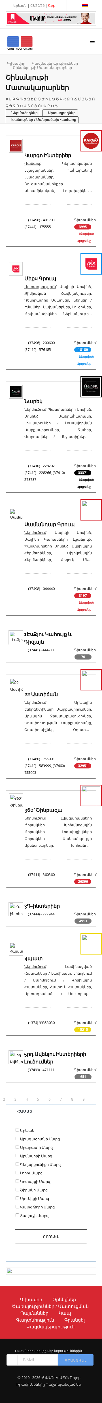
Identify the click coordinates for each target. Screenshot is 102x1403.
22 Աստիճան (41, 694)
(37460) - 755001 (41, 758)
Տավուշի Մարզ (34, 1215)
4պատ (33, 958)
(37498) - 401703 (41, 219)
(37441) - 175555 (37, 226)
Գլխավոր (16, 63)
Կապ (65, 1313)
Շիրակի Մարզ (34, 1190)
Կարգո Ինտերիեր (47, 155)
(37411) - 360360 (41, 874)
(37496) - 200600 (41, 342)
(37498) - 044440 (41, 588)
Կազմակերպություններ (55, 63)
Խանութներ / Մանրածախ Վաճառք (43, 119)
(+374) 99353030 (41, 1022)
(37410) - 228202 (41, 465)
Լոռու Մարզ (31, 1173)
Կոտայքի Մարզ (35, 1181)
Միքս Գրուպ (40, 278)
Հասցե (25, 1111)
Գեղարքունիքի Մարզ (40, 1164)
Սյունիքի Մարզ (34, 1198)
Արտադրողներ (61, 112)
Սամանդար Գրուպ (49, 524)
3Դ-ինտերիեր (42, 906)
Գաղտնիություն (35, 1320)
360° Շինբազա (43, 810)
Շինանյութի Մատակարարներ (42, 67)
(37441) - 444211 (41, 649)
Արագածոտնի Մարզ (40, 1138)
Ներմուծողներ (24, 112)
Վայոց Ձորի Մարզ (37, 1207)
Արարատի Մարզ (36, 1147)
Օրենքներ (64, 1299)
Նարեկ (33, 401)
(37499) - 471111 (41, 1069)
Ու (40, 105)
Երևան (27, 1130)
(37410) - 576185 (37, 349)
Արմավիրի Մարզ (36, 1155)
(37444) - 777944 (41, 914)
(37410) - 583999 (37, 765)
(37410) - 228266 (37, 472)
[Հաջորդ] (96, 1099)
